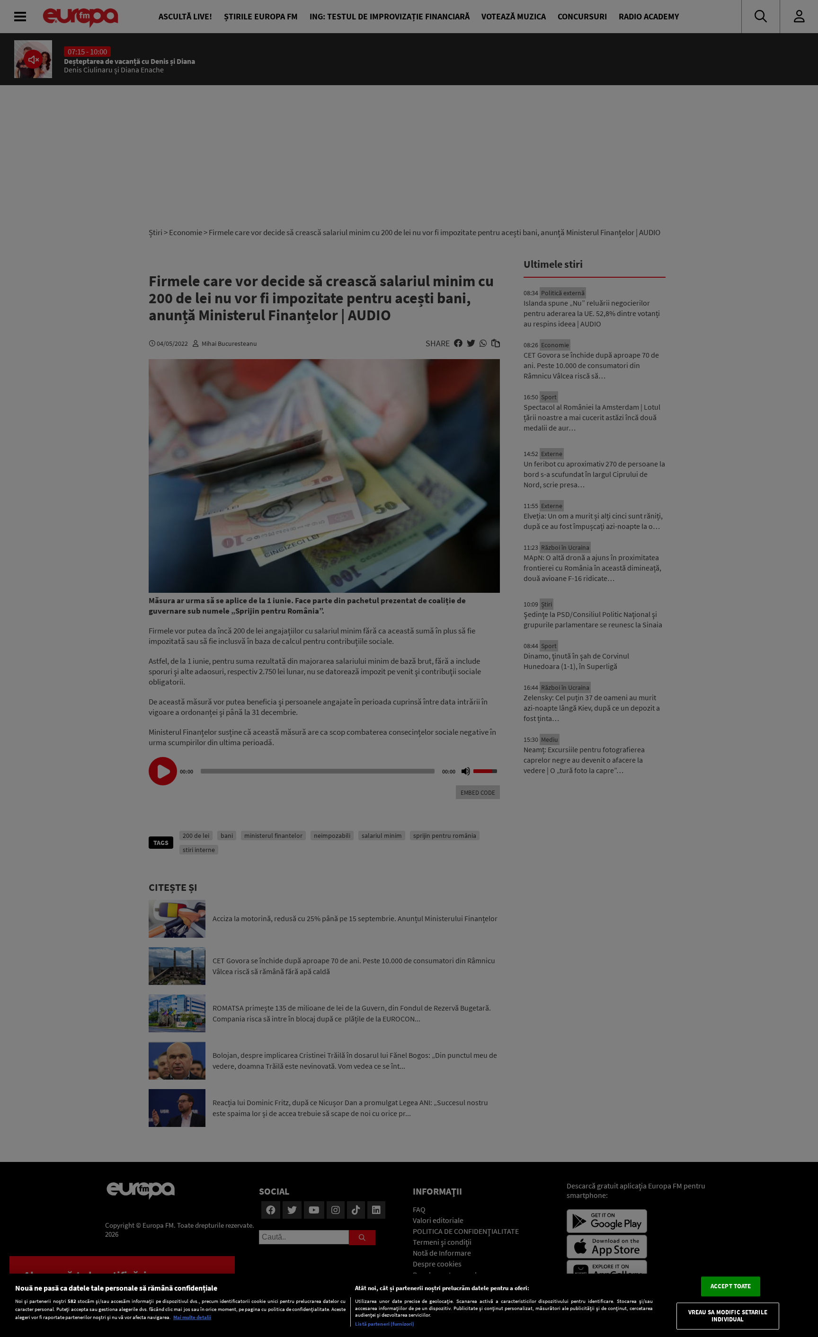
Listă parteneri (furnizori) (384, 1323)
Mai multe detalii (192, 1317)
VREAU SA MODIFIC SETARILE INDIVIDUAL (727, 1316)
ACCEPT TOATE (731, 1286)
